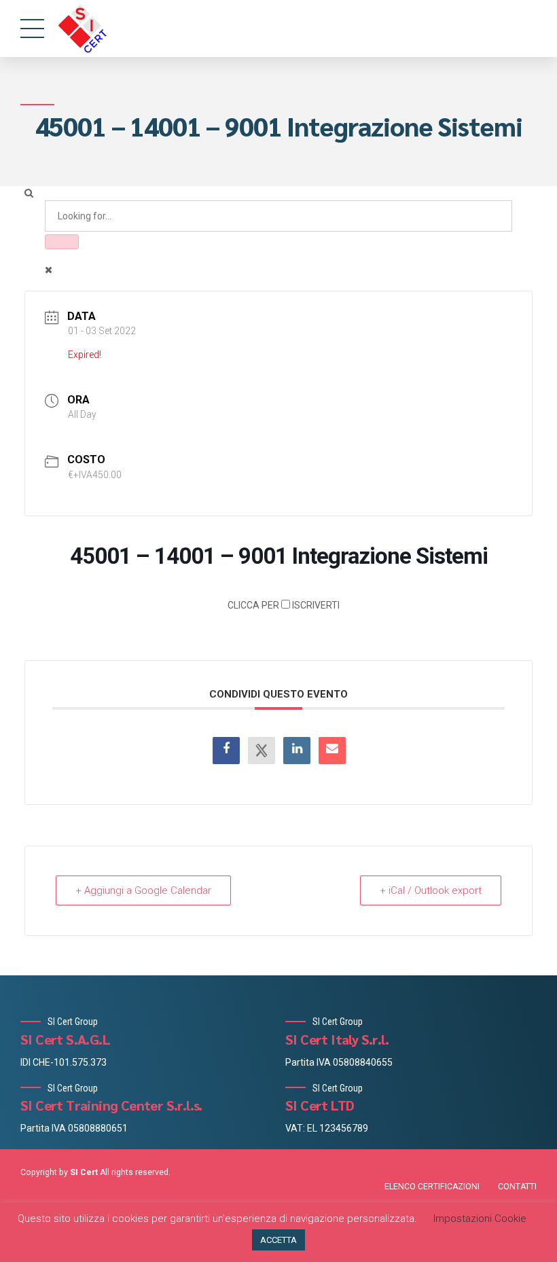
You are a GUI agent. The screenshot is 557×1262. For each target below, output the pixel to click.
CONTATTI (517, 1186)
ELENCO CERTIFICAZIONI (432, 1186)
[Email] (332, 750)
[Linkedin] (296, 750)
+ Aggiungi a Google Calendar (143, 890)
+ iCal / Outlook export (431, 890)
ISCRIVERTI (284, 605)
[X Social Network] (261, 750)
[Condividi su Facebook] (226, 750)
